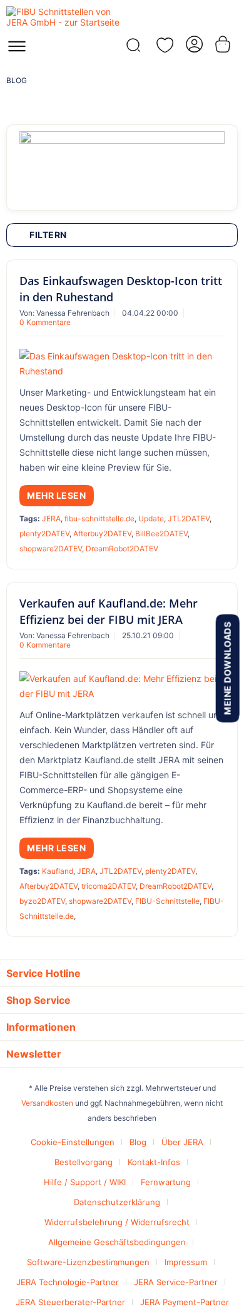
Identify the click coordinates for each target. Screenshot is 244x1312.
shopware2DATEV (50, 548)
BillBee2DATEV (161, 533)
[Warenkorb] (223, 44)
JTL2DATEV (189, 518)
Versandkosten (47, 1103)
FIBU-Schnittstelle (167, 901)
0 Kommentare (45, 322)
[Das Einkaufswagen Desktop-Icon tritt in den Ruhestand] (122, 364)
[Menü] (17, 50)
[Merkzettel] (162, 45)
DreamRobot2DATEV (122, 548)
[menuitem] (17, 50)
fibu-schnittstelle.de (99, 518)
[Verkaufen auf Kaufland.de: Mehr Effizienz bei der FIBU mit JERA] (122, 686)
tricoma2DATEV (108, 886)
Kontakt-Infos (154, 1162)
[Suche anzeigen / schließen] (132, 48)
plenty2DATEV (44, 533)
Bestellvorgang (83, 1162)
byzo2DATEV (42, 901)
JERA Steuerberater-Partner (70, 1302)
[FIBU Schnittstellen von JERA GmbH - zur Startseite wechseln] (64, 17)
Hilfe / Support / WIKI (85, 1182)
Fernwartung (166, 1182)
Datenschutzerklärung (117, 1202)
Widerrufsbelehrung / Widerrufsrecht (117, 1222)
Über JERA (182, 1142)
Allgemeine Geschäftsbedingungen (117, 1242)
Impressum (186, 1262)
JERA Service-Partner (176, 1282)
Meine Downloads (226, 667)
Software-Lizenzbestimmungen (88, 1262)
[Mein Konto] (193, 44)
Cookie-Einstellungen (72, 1142)
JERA (51, 518)
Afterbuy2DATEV (102, 533)
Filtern (48, 234)
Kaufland (57, 871)
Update (151, 518)
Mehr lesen (56, 495)
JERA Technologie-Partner (67, 1282)
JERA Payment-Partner (184, 1302)
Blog (138, 1142)
